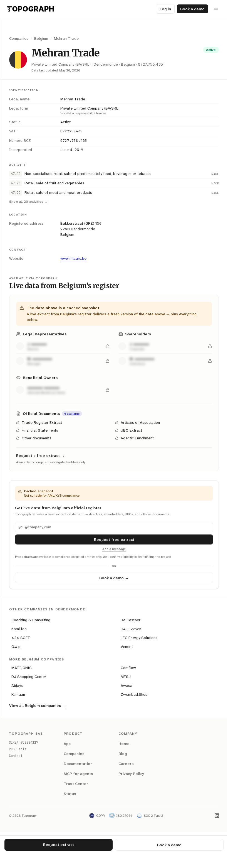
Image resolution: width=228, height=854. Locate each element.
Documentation (77, 763)
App (66, 743)
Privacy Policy (129, 773)
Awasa (124, 685)
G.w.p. (16, 646)
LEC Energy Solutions (137, 637)
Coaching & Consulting (30, 619)
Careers (124, 763)
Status (69, 793)
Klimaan (18, 694)
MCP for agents (77, 773)
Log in (165, 8)
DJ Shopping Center (28, 676)
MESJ (124, 676)
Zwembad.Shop (132, 694)
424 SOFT (20, 637)
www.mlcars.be (73, 258)
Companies (18, 38)
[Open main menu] (215, 8)
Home (122, 743)
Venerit (125, 646)
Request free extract (112, 539)
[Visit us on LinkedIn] (212, 815)
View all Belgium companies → (37, 705)
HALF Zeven (129, 628)
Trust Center (75, 783)
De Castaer (128, 619)
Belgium (41, 38)
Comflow (126, 667)
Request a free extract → (40, 455)
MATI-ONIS (21, 667)
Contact (16, 756)
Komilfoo (19, 628)
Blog (121, 753)
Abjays (17, 685)
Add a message (112, 549)
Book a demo (192, 8)
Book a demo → (112, 577)
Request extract (57, 844)
